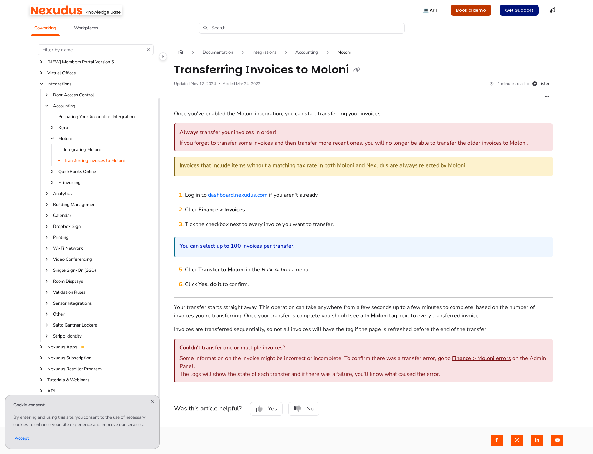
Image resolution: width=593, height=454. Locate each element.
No (310, 409)
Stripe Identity (67, 336)
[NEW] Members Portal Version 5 (80, 62)
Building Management (75, 204)
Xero (63, 128)
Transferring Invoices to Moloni (94, 161)
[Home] (76, 10)
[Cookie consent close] (152, 402)
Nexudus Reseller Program (74, 369)
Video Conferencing (72, 259)
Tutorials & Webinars (68, 380)
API (51, 391)
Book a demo (471, 10)
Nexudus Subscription (69, 358)
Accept (22, 438)
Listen (544, 84)
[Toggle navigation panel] (163, 56)
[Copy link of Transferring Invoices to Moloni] (356, 70)
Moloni (65, 139)
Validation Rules (69, 292)
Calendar (62, 215)
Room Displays (68, 281)
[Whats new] (552, 10)
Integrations (59, 84)
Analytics (62, 194)
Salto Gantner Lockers (75, 325)
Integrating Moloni (82, 150)
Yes (272, 409)
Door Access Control (73, 95)
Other (59, 314)
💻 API (430, 10)
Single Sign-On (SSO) (74, 270)
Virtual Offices (61, 73)
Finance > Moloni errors (481, 358)
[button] (45, 28)
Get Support (519, 10)
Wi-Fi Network (68, 248)
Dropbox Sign (67, 226)
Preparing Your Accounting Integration (96, 117)
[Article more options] (547, 96)
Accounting (64, 106)
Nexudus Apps (62, 347)
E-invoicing (69, 183)
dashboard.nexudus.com (238, 195)
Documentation (217, 52)
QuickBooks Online (77, 172)
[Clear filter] (148, 49)
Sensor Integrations (72, 303)
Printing (61, 237)
